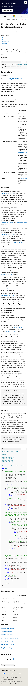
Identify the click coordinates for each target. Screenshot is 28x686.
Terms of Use (20, 681)
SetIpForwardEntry (21, 222)
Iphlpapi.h (14, 19)
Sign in (25, 16)
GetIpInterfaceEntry (6, 274)
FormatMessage (24, 178)
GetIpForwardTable (11, 331)
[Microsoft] (14, 16)
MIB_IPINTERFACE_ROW (16, 243)
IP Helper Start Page (7, 641)
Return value (5, 41)
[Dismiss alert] (25, 2)
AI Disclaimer (4, 677)
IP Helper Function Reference (9, 638)
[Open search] (21, 16)
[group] (14, 66)
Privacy (10, 679)
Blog (21, 677)
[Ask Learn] (23, 20)
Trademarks (4, 684)
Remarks (4, 43)
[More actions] (25, 20)
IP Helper (7, 19)
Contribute (4, 679)
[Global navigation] (1, 16)
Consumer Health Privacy (7, 681)
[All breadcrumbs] (2, 20)
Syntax (4, 37)
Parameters (5, 39)
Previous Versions (14, 677)
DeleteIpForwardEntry (7, 222)
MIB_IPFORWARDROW (15, 79)
